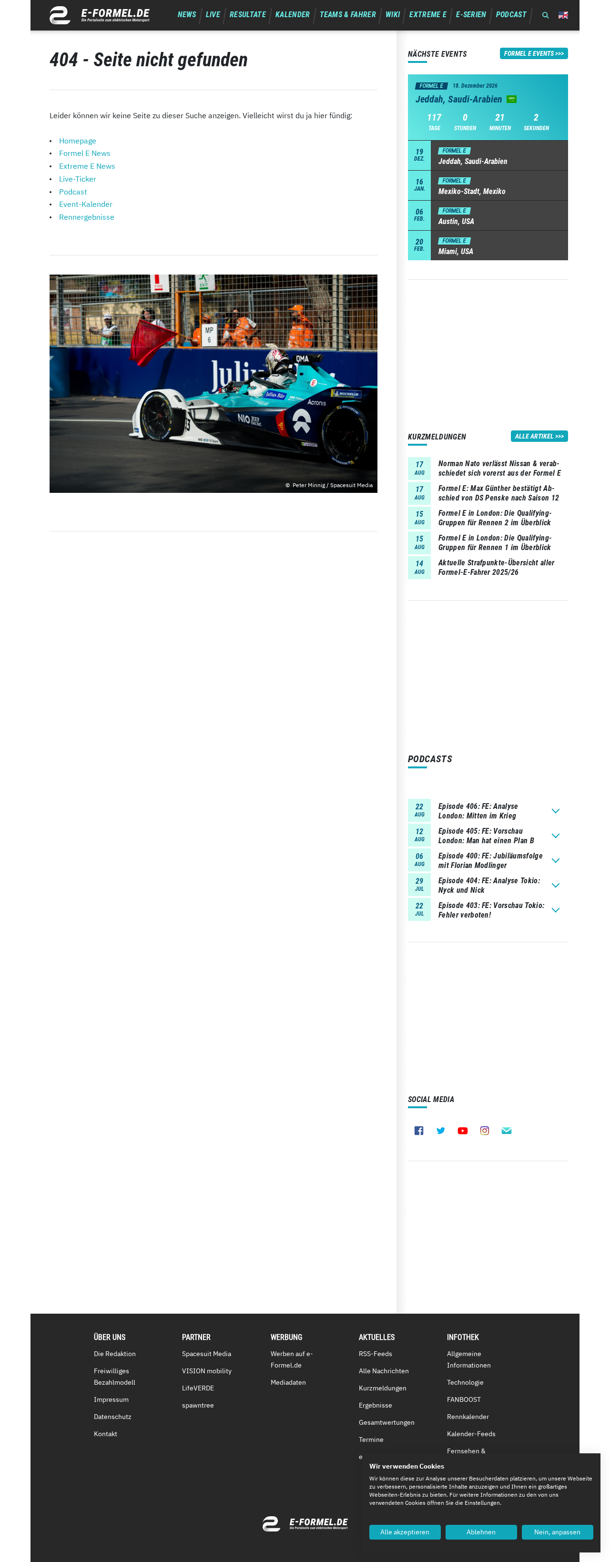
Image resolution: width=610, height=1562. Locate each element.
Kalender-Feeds (471, 1433)
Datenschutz (113, 1416)
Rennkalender (468, 1416)
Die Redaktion (115, 1353)
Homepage (77, 140)
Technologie (465, 1382)
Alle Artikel (534, 436)
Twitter (441, 1131)
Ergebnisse (375, 1405)
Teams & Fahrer (348, 14)
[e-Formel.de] (100, 15)
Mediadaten (288, 1382)
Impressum (111, 1399)
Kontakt (105, 1433)
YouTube (463, 1131)
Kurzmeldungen (383, 1388)
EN (563, 15)
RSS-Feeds (375, 1353)
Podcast (511, 14)
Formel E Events (529, 53)
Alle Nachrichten (384, 1371)
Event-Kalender (85, 204)
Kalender (292, 14)
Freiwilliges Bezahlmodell (114, 1377)
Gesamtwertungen (387, 1422)
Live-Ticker (77, 179)
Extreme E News (87, 166)
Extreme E (428, 14)
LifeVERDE (198, 1388)
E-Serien (471, 14)
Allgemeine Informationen (469, 1359)
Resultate (248, 14)
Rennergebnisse (86, 217)
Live (213, 14)
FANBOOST (464, 1399)
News (187, 14)
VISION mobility (207, 1371)
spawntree (198, 1405)
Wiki (393, 14)
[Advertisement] (488, 346)
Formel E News (85, 153)
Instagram (485, 1131)
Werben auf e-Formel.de (292, 1359)
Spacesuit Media (206, 1353)
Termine (371, 1439)
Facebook (419, 1131)
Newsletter (507, 1131)
